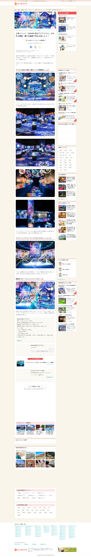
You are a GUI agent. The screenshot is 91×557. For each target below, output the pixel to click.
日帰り (51, 495)
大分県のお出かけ (72, 533)
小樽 (61, 169)
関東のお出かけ (38, 526)
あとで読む (63, 1)
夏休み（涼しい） (42, 497)
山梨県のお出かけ (28, 529)
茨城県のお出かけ (38, 536)
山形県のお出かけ (18, 534)
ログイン (74, 1)
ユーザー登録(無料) (69, 1)
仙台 (70, 155)
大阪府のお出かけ (54, 527)
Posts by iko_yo (61, 279)
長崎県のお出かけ (72, 530)
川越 (37, 510)
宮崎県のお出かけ (72, 534)
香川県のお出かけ (63, 537)
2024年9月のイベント (43, 495)
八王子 (29, 507)
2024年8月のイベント (32, 495)
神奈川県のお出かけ (38, 529)
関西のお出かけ (54, 526)
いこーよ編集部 (38, 30)
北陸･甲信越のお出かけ (29, 526)
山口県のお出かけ (63, 530)
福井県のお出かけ (28, 534)
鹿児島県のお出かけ (72, 536)
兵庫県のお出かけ (54, 530)
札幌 (67, 157)
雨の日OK (34, 497)
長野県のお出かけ (28, 527)
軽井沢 (70, 167)
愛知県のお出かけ (47, 527)
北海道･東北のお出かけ (19, 526)
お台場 (19, 507)
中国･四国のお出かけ (63, 526)
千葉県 (35, 512)
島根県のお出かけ (63, 533)
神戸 (68, 152)
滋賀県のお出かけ (54, 534)
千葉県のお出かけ (38, 530)
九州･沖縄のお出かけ (72, 526)
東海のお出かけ (46, 526)
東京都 (23, 512)
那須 (19, 512)
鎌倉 (23, 510)
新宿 (44, 507)
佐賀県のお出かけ (72, 529)
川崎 (32, 510)
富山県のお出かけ (28, 533)
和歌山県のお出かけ (54, 533)
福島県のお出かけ (18, 536)
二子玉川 (34, 507)
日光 (48, 510)
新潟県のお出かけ (28, 530)
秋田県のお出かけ (18, 533)
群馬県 (46, 512)
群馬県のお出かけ (38, 533)
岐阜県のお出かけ (47, 529)
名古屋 (66, 150)
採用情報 (34, 544)
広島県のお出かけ (63, 527)
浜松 (65, 167)
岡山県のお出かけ (63, 529)
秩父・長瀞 (42, 510)
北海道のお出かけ (18, 527)
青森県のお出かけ (18, 530)
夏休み (19, 497)
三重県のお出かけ (47, 530)
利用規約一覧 (43, 544)
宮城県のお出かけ (18, 529)
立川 (49, 507)
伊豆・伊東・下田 (63, 155)
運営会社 (26, 544)
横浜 (19, 510)
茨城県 (19, 515)
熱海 (61, 165)
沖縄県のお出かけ (72, 537)
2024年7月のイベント (22, 495)
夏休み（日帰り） (26, 497)
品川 (24, 507)
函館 (65, 169)
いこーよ (17, 1)
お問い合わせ (17, 544)
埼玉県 (40, 512)
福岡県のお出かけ (72, 527)
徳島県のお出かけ (63, 539)
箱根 (28, 510)
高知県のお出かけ (63, 536)
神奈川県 (29, 512)
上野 (40, 507)
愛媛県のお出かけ (63, 534)
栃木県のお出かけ (38, 534)
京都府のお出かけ (54, 529)
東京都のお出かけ (38, 527)
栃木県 (51, 512)
